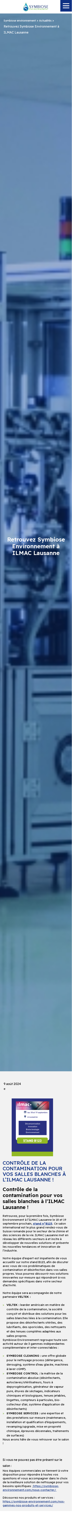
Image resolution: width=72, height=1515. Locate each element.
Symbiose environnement (20, 20)
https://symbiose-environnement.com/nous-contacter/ (31, 1488)
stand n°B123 (42, 1223)
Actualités (45, 20)
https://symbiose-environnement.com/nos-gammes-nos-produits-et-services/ (34, 1503)
